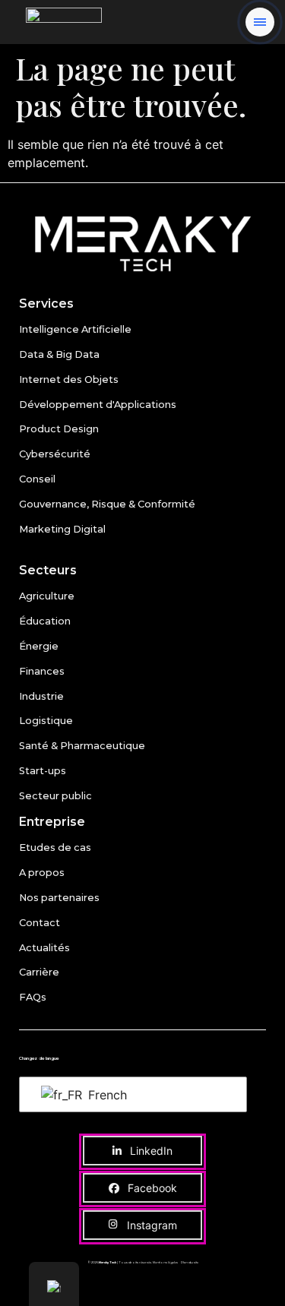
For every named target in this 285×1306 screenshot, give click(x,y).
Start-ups (42, 770)
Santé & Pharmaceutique (82, 745)
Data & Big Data (59, 354)
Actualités (44, 947)
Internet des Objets (69, 379)
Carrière (39, 972)
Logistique (46, 720)
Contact (39, 922)
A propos (42, 872)
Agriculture (46, 596)
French (105, 1094)
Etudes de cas (55, 847)
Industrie (41, 696)
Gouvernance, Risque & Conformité (107, 504)
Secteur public (55, 796)
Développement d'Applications (97, 404)
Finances (42, 671)
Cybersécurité (54, 454)
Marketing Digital (62, 529)
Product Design (59, 429)
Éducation (45, 621)
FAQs (32, 997)
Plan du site (189, 1262)
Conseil (37, 479)
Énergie (39, 646)
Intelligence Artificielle (75, 329)
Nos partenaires (59, 897)
